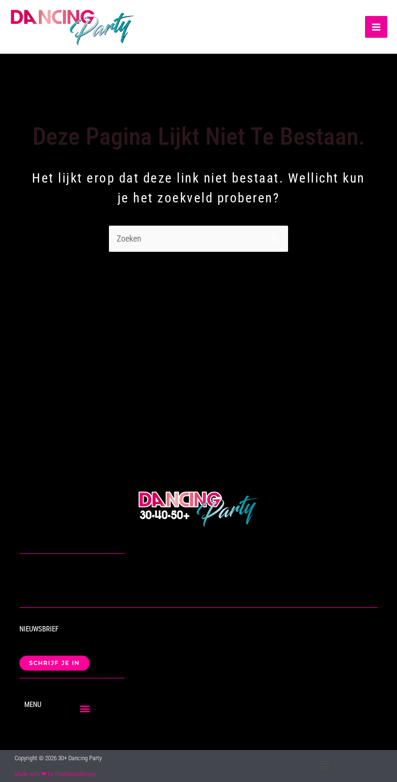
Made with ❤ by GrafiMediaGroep (55, 774)
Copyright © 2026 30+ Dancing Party (58, 758)
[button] (85, 708)
